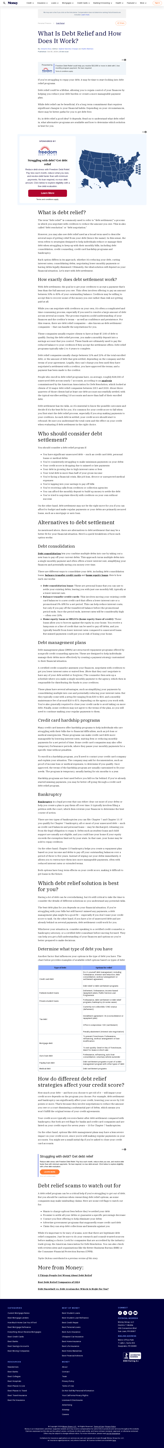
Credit (29, 3)
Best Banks (13, 1341)
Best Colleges (14, 1376)
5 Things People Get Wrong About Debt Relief (65, 1275)
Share (122, 23)
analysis (107, 380)
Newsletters (13, 1367)
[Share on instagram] (130, 1313)
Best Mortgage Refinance (19, 1327)
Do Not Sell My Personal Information (78, 1391)
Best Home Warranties (72, 1351)
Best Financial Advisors (72, 1356)
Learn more (85, 15)
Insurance (41, 3)
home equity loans (97, 575)
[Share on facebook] (120, 1313)
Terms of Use (68, 1386)
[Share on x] (125, 1313)
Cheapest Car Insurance (73, 1337)
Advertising (67, 1405)
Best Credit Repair (70, 1323)
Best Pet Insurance (16, 1400)
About (65, 1367)
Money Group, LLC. (69, 1426)
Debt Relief (60, 23)
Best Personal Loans (71, 1327)
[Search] (4, 3)
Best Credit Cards (16, 1337)
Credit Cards (82, 3)
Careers (65, 1414)
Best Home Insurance (71, 1341)
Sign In (157, 3)
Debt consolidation (49, 553)
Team (64, 1376)
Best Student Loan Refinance (75, 1318)
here (114, 1440)
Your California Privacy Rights (75, 1395)
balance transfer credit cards (63, 575)
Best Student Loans (71, 1313)
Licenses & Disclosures (72, 1400)
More (142, 3)
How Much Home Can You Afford (22, 1323)
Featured (130, 3)
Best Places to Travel (17, 1391)
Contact (66, 1372)
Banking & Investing (101, 3)
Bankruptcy (45, 801)
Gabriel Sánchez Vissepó (68, 49)
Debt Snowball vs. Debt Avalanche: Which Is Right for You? (73, 1289)
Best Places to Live (16, 1386)
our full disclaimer (113, 1433)
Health (118, 3)
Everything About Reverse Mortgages (24, 1332)
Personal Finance (44, 23)
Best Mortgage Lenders (18, 1318)
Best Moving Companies (18, 1351)
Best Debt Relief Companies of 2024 (59, 1282)
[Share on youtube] (135, 1313)
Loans (53, 3)
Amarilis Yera (46, 49)
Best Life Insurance (70, 1346)
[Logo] (13, 3)
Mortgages (66, 3)
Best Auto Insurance (71, 1332)
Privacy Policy (68, 1381)
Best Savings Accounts (18, 1346)
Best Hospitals (14, 1381)
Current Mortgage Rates (18, 1313)
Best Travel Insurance (17, 1395)
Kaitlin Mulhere (87, 49)
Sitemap (65, 1410)
